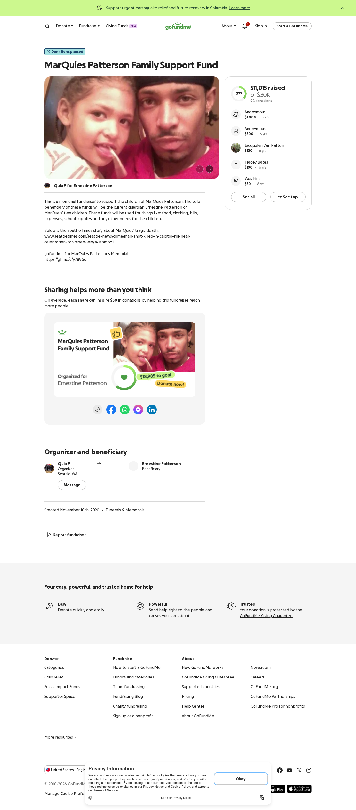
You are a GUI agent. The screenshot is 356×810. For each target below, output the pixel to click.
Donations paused (67, 52)
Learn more (239, 8)
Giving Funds (121, 26)
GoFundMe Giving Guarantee (266, 616)
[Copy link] (97, 409)
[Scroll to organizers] (47, 185)
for (83, 185)
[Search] (47, 26)
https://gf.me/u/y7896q (65, 259)
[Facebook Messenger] (138, 409)
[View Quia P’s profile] (49, 468)
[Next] (209, 169)
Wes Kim (252, 178)
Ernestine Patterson (161, 463)
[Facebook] (111, 409)
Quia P (64, 463)
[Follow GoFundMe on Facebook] (280, 770)
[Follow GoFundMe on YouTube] (289, 770)
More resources (58, 737)
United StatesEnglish (69, 770)
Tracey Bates (256, 162)
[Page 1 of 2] (53, 171)
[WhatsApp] (125, 409)
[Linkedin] (152, 409)
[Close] (342, 8)
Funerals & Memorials (125, 510)
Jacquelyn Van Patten (264, 145)
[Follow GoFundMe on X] (299, 770)
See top (290, 197)
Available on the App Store (299, 789)
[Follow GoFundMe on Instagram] (309, 770)
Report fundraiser (69, 535)
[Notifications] (244, 26)
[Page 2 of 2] (57, 171)
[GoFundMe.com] (178, 26)
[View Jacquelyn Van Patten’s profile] (236, 148)
